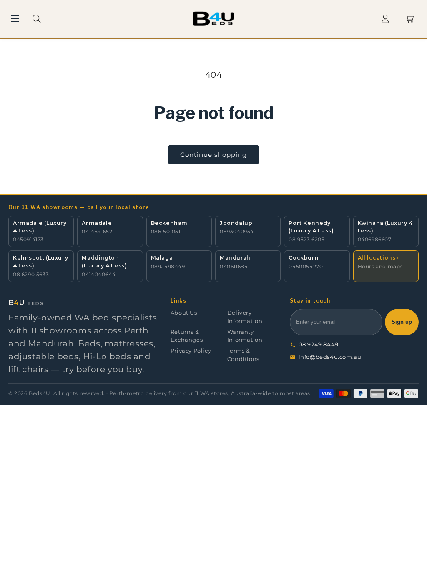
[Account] (385, 19)
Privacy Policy (191, 351)
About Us (184, 313)
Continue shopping (213, 155)
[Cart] (409, 19)
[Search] (37, 19)
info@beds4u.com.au (330, 357)
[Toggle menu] (15, 18)
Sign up (402, 322)
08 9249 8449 (319, 344)
